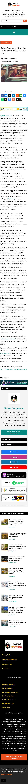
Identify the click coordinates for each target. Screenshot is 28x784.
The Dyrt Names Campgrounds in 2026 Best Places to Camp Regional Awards (17, 535)
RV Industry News (8, 703)
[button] (14, 32)
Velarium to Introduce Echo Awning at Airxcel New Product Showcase (17, 558)
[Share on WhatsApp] (2, 99)
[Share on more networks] (20, 99)
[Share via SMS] (24, 95)
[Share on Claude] (13, 99)
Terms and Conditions (9, 659)
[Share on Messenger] (5, 95)
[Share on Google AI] (9, 99)
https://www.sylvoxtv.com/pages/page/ (13, 369)
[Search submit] (25, 21)
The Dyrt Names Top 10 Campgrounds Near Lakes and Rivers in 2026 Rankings (17, 546)
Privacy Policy (6, 655)
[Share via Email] (20, 95)
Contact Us (6, 669)
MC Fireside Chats (8, 696)
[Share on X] (9, 95)
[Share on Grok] (17, 99)
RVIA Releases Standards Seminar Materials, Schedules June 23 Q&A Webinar (17, 622)
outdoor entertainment (8, 339)
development (4, 353)
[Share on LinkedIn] (13, 95)
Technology (6, 707)
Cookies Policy (7, 664)
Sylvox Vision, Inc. (6, 116)
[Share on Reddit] (17, 95)
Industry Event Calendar (10, 692)
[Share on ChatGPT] (5, 99)
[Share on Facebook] (2, 95)
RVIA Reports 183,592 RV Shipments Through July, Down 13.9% (16, 597)
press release (22, 170)
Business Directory (8, 684)
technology (12, 199)
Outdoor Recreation (8, 700)
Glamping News (7, 688)
